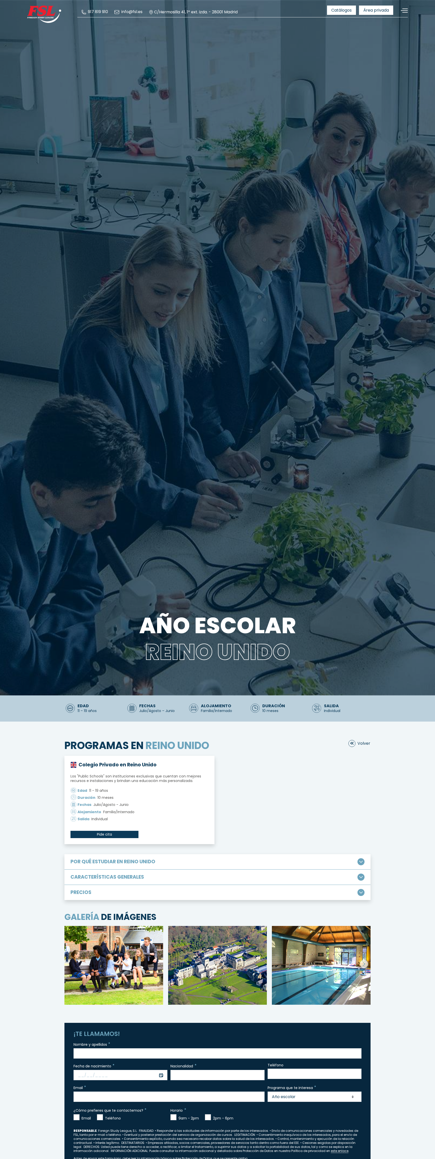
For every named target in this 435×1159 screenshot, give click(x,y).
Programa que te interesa (290, 1087)
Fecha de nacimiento (92, 1066)
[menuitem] (94, 12)
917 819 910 (97, 12)
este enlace (339, 1151)
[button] (364, 964)
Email (78, 1087)
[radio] (77, 1117)
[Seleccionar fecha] (161, 1075)
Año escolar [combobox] (284, 1097)
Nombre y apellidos (90, 1044)
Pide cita (104, 834)
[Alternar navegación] (402, 11)
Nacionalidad (181, 1066)
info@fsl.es (131, 12)
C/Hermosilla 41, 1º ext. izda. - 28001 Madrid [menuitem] (196, 12)
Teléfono (275, 1065)
